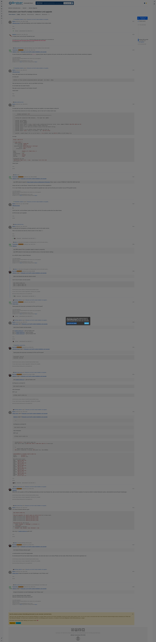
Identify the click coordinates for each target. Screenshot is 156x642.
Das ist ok (87, 323)
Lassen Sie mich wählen (71, 323)
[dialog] (78, 321)
